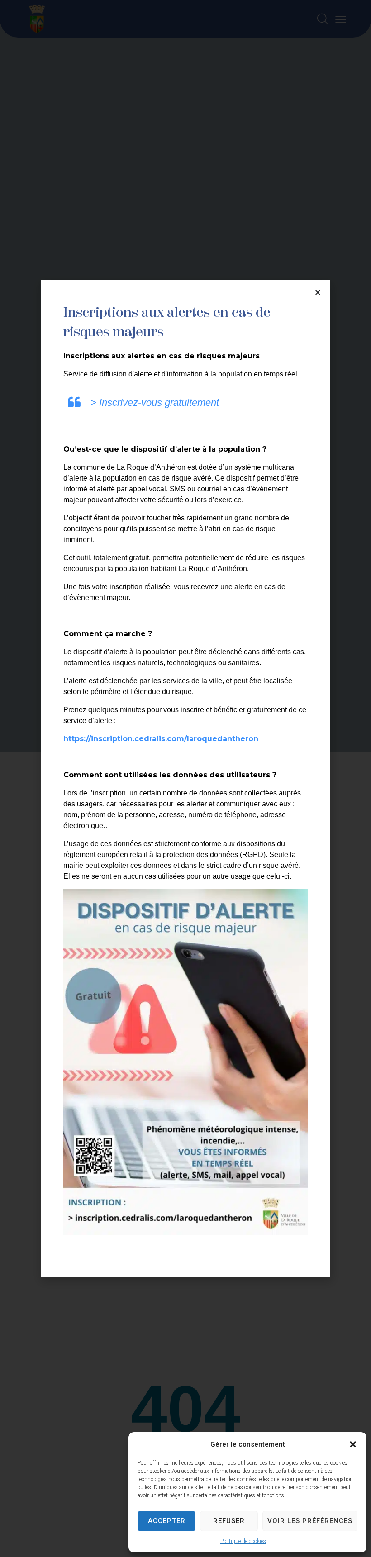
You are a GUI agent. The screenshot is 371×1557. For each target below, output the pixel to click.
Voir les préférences (309, 1521)
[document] (185, 778)
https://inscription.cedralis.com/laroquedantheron (160, 738)
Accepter (167, 1521)
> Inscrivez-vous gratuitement (154, 402)
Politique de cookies (243, 1541)
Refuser (229, 1521)
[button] (352, 1444)
